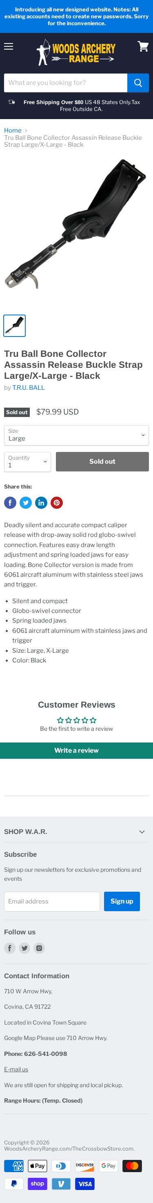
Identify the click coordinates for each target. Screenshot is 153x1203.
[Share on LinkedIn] (41, 503)
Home (13, 130)
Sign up (122, 901)
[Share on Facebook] (10, 503)
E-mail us (16, 1069)
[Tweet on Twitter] (26, 503)
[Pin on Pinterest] (57, 503)
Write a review (76, 750)
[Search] (138, 83)
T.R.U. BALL (28, 387)
